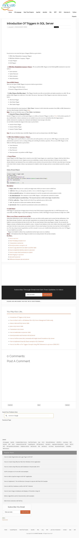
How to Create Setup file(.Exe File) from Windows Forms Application (22, 462)
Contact (65, 529)
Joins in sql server (14, 238)
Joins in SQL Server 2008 (16, 326)
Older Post (67, 405)
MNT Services (6, 448)
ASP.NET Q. (59, 442)
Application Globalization (57, 444)
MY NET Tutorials (38, 533)
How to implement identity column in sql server (22, 250)
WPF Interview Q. (40, 444)
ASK (75, 529)
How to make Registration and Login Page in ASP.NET (18, 457)
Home (10, 12)
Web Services (33, 446)
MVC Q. (71, 444)
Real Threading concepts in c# (18, 240)
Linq (43, 529)
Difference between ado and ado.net (19, 259)
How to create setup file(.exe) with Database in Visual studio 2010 (22, 466)
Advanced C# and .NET (21, 444)
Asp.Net (38, 12)
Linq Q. (66, 444)
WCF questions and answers (13, 446)
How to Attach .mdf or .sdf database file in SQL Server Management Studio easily (31, 320)
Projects (74, 16)
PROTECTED (5, 520)
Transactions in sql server (16, 243)
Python (74, 12)
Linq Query (65, 442)
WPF (55, 12)
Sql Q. (13, 444)
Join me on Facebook (55, 529)
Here (29, 110)
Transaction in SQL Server (17, 329)
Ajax (39, 442)
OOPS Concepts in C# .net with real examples (16, 471)
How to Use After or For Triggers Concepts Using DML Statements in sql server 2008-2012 (34, 344)
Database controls (25, 446)
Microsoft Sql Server (50, 442)
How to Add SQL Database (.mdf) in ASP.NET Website (18, 486)
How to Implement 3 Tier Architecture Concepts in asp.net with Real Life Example (26, 481)
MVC (60, 12)
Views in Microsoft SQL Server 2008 (19, 323)
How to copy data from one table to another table (23, 247)
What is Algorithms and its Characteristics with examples (19, 496)
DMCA (3, 518)
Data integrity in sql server (17, 254)
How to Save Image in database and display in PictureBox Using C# (22, 491)
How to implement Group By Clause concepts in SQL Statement (27, 341)
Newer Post (10, 405)
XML (39, 446)
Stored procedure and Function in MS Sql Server (22, 335)
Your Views (51, 446)
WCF (4, 446)
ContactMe (68, 446)
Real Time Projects (29, 12)
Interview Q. (67, 12)
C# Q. (43, 442)
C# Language (17, 12)
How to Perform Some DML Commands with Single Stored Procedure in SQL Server (32, 338)
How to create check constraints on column (21, 252)
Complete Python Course (21, 442)
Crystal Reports (31, 444)
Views (55, 116)
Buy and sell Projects (59, 446)
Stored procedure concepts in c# (18, 245)
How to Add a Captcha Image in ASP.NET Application (18, 476)
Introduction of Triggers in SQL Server (20, 317)
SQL (50, 12)
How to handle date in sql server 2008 (20, 332)
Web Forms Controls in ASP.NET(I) (13, 501)
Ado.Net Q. (48, 444)
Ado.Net (45, 12)
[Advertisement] (39, 41)
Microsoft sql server (15, 257)
